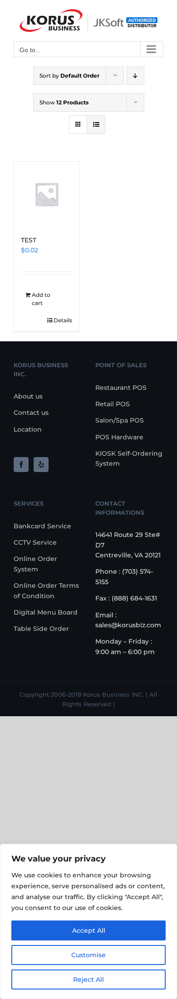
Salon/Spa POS (119, 420)
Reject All (88, 979)
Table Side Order (41, 629)
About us (28, 396)
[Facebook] (21, 464)
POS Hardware (119, 437)
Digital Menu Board (46, 612)
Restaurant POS (121, 388)
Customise (88, 955)
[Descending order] (135, 75)
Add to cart (41, 298)
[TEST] (46, 194)
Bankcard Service (42, 526)
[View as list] (96, 124)
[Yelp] (41, 464)
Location (28, 429)
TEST (28, 240)
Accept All (88, 930)
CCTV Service (35, 542)
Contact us (31, 412)
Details (63, 320)
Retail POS (112, 404)
